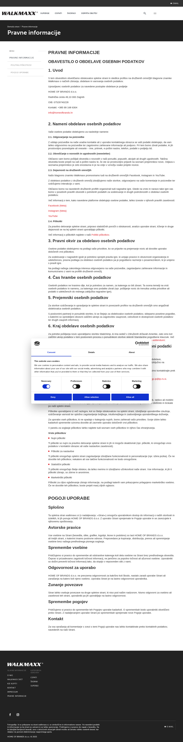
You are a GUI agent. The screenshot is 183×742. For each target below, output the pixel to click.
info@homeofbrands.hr (60, 112)
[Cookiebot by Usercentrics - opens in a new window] (137, 344)
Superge (35, 686)
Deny (53, 397)
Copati (34, 677)
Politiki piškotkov (100, 234)
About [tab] (132, 352)
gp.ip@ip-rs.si (158, 379)
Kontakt (11, 688)
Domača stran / (13, 27)
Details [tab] (91, 352)
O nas (10, 675)
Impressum (12, 692)
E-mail (170, 727)
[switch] (76, 386)
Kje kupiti (12, 683)
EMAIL (176, 3)
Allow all (130, 397)
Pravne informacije (17, 696)
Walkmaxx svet (15, 679)
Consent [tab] (51, 352)
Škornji (34, 681)
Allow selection (91, 397)
